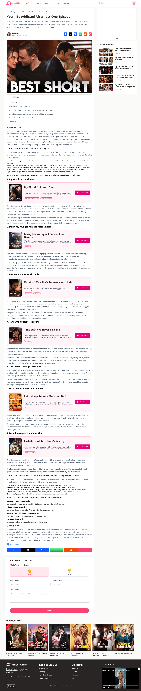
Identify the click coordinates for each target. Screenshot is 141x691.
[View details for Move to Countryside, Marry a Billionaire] (120, 676)
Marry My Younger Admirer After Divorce (44, 235)
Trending (42, 672)
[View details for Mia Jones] (9, 34)
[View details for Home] (17, 3)
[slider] (120, 685)
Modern (37, 294)
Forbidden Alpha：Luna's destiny (44, 441)
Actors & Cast (44, 668)
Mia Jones (15, 33)
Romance (28, 247)
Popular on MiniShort (46, 678)
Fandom (75, 675)
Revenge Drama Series (32, 199)
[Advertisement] (116, 22)
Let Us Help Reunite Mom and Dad (45, 396)
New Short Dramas (45, 675)
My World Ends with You (39, 187)
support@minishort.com (20, 676)
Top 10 (74, 678)
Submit (74, 672)
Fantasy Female (29, 453)
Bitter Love (28, 294)
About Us (75, 668)
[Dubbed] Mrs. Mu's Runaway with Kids (48, 282)
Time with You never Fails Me (42, 329)
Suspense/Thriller (47, 199)
